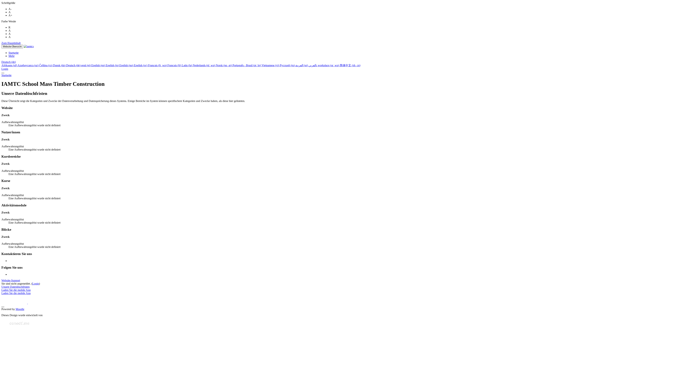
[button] (8, 61)
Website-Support (10, 280)
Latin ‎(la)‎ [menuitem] (187, 65)
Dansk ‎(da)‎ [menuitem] (59, 65)
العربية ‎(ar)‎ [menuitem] (302, 65)
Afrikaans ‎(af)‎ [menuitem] (9, 65)
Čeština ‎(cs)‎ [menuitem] (46, 65)
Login (4, 68)
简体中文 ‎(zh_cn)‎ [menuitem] (350, 65)
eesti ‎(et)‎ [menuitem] (86, 65)
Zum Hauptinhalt (11, 43)
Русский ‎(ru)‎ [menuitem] (287, 65)
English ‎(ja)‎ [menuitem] (112, 65)
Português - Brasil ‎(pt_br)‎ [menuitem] (247, 65)
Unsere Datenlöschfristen (15, 286)
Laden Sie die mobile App (16, 290)
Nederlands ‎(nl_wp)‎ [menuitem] (204, 65)
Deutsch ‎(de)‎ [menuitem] (73, 65)
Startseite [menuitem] (14, 52)
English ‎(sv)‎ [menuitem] (141, 65)
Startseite (6, 75)
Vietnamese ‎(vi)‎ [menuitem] (271, 65)
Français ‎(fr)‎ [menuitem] (174, 65)
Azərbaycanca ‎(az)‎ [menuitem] (28, 65)
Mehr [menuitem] (12, 55)
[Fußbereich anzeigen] (2, 306)
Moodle (20, 309)
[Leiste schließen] (2, 73)
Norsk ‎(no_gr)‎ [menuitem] (224, 65)
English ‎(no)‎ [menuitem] (126, 65)
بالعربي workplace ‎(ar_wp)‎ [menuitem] (324, 65)
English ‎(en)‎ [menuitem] (98, 65)
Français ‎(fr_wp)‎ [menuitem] (157, 65)
